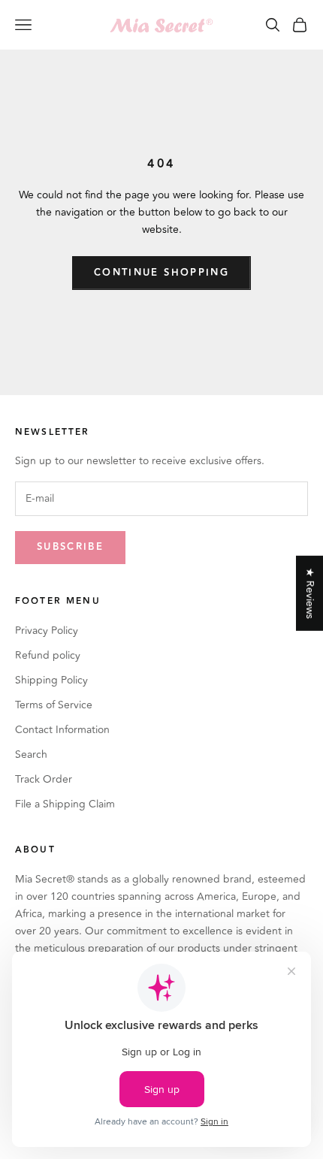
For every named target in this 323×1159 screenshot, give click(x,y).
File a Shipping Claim (65, 804)
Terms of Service (53, 705)
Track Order (43, 779)
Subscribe (70, 546)
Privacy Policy (46, 630)
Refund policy (47, 655)
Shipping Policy (51, 680)
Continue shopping (161, 272)
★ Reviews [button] (310, 592)
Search (31, 754)
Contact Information (62, 730)
